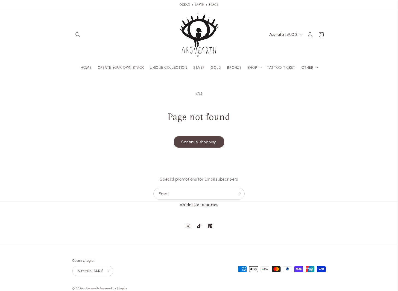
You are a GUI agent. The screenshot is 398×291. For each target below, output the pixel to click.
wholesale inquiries (199, 204)
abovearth (92, 288)
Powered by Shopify (113, 288)
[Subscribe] (238, 194)
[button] (77, 34)
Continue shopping (199, 142)
